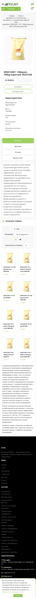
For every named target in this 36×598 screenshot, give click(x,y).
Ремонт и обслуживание (9, 543)
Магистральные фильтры (6, 521)
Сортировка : (9, 234)
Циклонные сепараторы (9, 552)
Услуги (3, 468)
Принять (18, 596)
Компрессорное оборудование (6, 512)
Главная (4, 465)
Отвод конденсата (7, 537)
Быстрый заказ (18, 91)
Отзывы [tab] (18, 152)
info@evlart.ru (7, 576)
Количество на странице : (14, 245)
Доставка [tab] (18, 146)
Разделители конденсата (9, 540)
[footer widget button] (18, 448)
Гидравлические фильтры (6, 501)
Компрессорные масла (8, 517)
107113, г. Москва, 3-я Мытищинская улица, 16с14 (18, 569)
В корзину (18, 87)
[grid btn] (16, 239)
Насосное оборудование (9, 529)
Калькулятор (5, 471)
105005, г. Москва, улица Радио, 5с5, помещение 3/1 (17, 563)
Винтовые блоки (6, 497)
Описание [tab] (18, 141)
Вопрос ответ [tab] (18, 158)
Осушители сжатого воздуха (7, 533)
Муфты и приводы (7, 525)
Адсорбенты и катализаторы (6, 493)
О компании (5, 474)
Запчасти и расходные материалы (8, 507)
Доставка (4, 477)
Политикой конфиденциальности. (13, 592)
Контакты (4, 483)
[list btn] (20, 239)
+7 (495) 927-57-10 (8, 573)
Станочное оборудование (6, 548)
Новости (4, 480)
